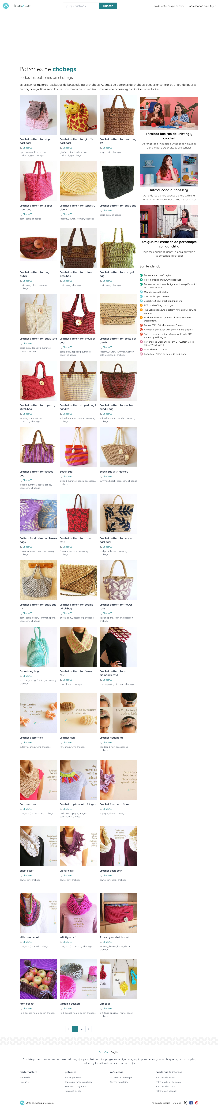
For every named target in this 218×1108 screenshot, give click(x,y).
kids (36, 152)
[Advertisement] (109, 35)
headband (105, 746)
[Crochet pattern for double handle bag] (118, 381)
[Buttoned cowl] (38, 780)
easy (102, 152)
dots (102, 354)
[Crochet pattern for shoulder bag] (78, 314)
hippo (22, 152)
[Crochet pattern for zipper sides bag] (38, 181)
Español (103, 1052)
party (69, 617)
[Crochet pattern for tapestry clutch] (78, 181)
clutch (72, 218)
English (115, 1052)
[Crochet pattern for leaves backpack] (118, 514)
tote (75, 551)
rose (69, 551)
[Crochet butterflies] (38, 713)
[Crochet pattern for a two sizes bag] (78, 248)
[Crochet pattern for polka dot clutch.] (118, 314)
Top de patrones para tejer (168, 6)
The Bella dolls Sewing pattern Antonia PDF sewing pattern (170, 311)
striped (63, 418)
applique (74, 813)
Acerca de (25, 1077)
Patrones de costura (166, 1086)
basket (112, 946)
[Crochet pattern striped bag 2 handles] (78, 381)
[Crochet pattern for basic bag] (118, 181)
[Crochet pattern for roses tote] (78, 514)
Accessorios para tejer (202, 6)
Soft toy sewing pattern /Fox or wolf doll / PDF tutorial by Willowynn (168, 336)
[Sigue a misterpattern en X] (185, 1102)
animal (29, 152)
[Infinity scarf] (78, 913)
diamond (119, 684)
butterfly (24, 746)
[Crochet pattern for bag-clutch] (38, 248)
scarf (27, 813)
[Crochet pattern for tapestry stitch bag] (38, 381)
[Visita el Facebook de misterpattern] (191, 1102)
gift (32, 155)
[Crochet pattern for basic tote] (38, 314)
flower (23, 551)
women (80, 218)
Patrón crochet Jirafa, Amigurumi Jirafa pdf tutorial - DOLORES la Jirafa (171, 286)
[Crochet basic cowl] (118, 846)
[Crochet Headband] (118, 713)
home (120, 946)
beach (23, 351)
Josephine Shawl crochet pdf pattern (163, 300)
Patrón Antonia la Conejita (157, 275)
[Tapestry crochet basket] (118, 913)
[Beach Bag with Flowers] (118, 447)
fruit (22, 1012)
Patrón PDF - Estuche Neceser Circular (163, 325)
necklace (64, 813)
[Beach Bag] (78, 447)
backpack (24, 155)
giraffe (63, 152)
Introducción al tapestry (169, 190)
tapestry (64, 218)
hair (113, 746)
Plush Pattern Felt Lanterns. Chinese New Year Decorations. (167, 319)
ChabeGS (27, 147)
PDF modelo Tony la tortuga (158, 305)
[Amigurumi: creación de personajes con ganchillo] (169, 221)
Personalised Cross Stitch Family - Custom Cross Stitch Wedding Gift (169, 343)
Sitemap (177, 1102)
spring (48, 484)
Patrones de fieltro (165, 1077)
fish (61, 746)
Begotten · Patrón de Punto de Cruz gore (165, 353)
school (42, 152)
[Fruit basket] (38, 979)
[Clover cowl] (78, 846)
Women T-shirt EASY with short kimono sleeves (168, 329)
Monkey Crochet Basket (156, 291)
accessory (110, 354)
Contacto (24, 1082)
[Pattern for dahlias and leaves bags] (38, 514)
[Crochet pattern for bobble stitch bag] (78, 580)
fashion (118, 617)
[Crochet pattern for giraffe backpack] (78, 115)
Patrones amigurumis (76, 1086)
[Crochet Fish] (78, 713)
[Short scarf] (38, 846)
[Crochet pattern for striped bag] (38, 447)
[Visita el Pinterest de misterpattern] (196, 1102)
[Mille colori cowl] (38, 913)
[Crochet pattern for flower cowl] (78, 647)
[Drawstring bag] (38, 647)
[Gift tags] (118, 979)
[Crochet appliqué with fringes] (78, 780)
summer (43, 285)
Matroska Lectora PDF (155, 349)
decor (127, 946)
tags (106, 1012)
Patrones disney (73, 1090)
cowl (62, 684)
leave (113, 551)
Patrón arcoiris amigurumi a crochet (162, 279)
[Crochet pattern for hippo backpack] (38, 115)
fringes (83, 813)
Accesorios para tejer (121, 1077)
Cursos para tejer (119, 1082)
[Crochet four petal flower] (118, 780)
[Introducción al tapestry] (169, 170)
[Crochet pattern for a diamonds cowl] (118, 647)
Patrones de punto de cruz (169, 1082)
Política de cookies (160, 1102)
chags (78, 155)
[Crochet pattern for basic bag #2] (118, 115)
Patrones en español (166, 1090)
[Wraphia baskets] (78, 979)
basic (108, 152)
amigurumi (35, 746)
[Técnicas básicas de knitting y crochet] (169, 113)
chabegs (39, 155)
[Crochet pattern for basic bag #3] (38, 580)
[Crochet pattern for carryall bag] (118, 248)
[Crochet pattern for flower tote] (118, 580)
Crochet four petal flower (156, 296)
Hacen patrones (73, 1077)
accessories (122, 746)
